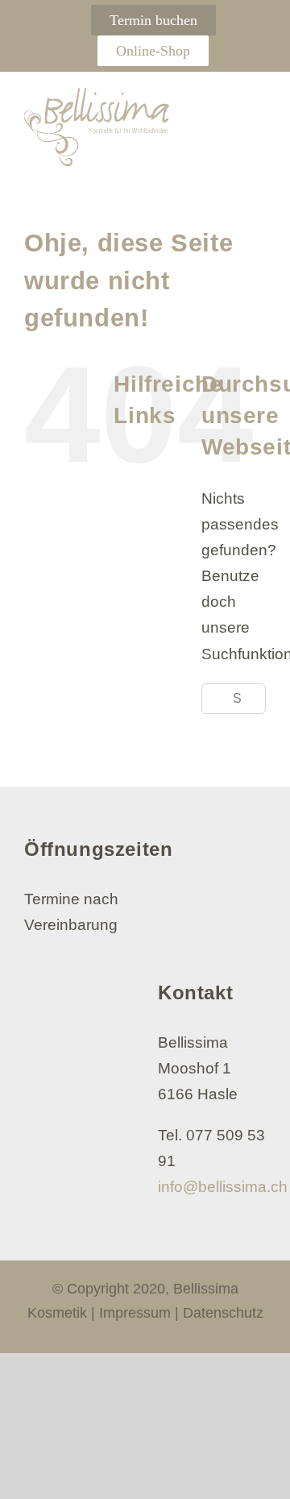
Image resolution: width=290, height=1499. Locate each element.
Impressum (135, 1313)
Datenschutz (223, 1313)
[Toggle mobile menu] (256, 104)
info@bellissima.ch (223, 1186)
